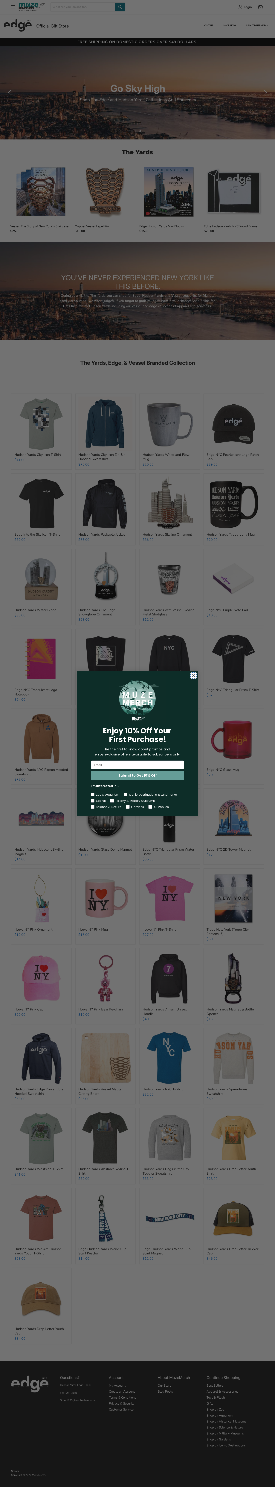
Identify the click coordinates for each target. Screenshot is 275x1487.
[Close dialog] (193, 675)
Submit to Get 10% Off (137, 775)
